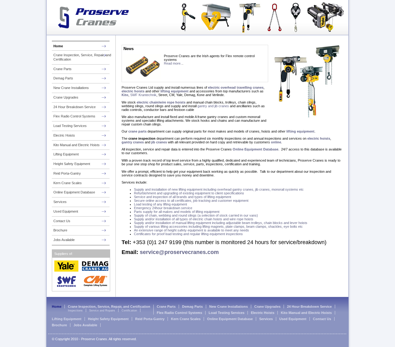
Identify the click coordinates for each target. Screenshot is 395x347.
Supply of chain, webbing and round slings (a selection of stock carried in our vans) (196, 215)
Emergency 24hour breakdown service (163, 208)
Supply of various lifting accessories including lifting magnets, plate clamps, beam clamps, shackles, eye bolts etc (218, 226)
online (276, 142)
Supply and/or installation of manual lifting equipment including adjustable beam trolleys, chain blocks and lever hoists (220, 223)
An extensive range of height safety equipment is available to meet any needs (191, 230)
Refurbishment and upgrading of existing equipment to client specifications (189, 193)
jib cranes (159, 142)
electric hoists (133, 91)
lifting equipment (174, 91)
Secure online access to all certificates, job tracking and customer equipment (191, 200)
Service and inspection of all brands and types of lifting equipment (182, 197)
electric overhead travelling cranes (236, 87)
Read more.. (173, 63)
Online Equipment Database (255, 149)
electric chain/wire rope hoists (161, 102)
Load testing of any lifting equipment (160, 204)
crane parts (137, 131)
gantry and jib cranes (213, 106)
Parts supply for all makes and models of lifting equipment (176, 212)
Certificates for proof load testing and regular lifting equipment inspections (188, 234)
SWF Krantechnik (143, 95)
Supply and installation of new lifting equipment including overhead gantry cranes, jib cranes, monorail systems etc (219, 189)
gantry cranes (133, 142)
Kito (125, 95)
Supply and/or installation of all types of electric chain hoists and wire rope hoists (193, 219)
